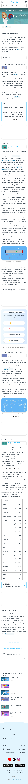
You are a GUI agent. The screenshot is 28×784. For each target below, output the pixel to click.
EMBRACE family (17, 779)
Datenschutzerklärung (22, 347)
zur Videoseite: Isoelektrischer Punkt (14, 648)
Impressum (8, 770)
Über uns (7, 745)
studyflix (15, 2)
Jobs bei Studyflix (21, 745)
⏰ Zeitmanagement (14, 334)
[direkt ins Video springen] (14, 253)
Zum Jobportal (9, 739)
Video (18, 49)
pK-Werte (17, 97)
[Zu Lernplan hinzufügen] (2, 27)
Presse (23, 752)
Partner (23, 749)
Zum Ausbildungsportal (11, 734)
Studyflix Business (9, 752)
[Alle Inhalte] (2, 2)
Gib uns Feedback (20, 772)
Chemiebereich (9, 634)
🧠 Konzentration (14, 329)
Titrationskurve (8, 369)
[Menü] (26, 2)
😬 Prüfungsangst (14, 340)
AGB (14, 770)
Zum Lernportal (9, 729)
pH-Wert (15, 31)
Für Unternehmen (9, 749)
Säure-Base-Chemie (6, 31)
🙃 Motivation (14, 323)
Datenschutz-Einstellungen (9, 772)
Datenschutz (19, 770)
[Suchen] (25, 5)
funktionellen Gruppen (8, 160)
